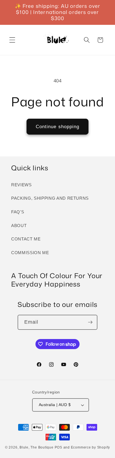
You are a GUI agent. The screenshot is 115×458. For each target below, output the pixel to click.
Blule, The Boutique (37, 447)
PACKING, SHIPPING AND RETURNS (50, 198)
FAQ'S (17, 211)
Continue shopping (58, 126)
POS (58, 447)
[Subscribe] (90, 322)
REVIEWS (21, 184)
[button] (12, 40)
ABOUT (19, 225)
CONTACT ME (26, 239)
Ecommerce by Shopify (90, 447)
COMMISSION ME (30, 252)
